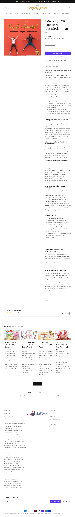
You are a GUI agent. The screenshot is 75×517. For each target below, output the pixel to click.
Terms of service (48, 513)
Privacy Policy (53, 424)
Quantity (47, 40)
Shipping (54, 38)
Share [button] (47, 300)
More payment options (58, 56)
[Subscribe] (49, 400)
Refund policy (33, 513)
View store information (52, 66)
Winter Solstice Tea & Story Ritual (11, 344)
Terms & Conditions (54, 419)
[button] (5, 7)
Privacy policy (40, 513)
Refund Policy (53, 427)
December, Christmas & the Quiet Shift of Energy (62, 345)
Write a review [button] (64, 313)
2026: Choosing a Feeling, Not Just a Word (28, 344)
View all (37, 383)
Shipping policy (56, 513)
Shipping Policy (53, 421)
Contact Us (52, 416)
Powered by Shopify (23, 513)
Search (51, 414)
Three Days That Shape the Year (45, 344)
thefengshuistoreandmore (13, 513)
